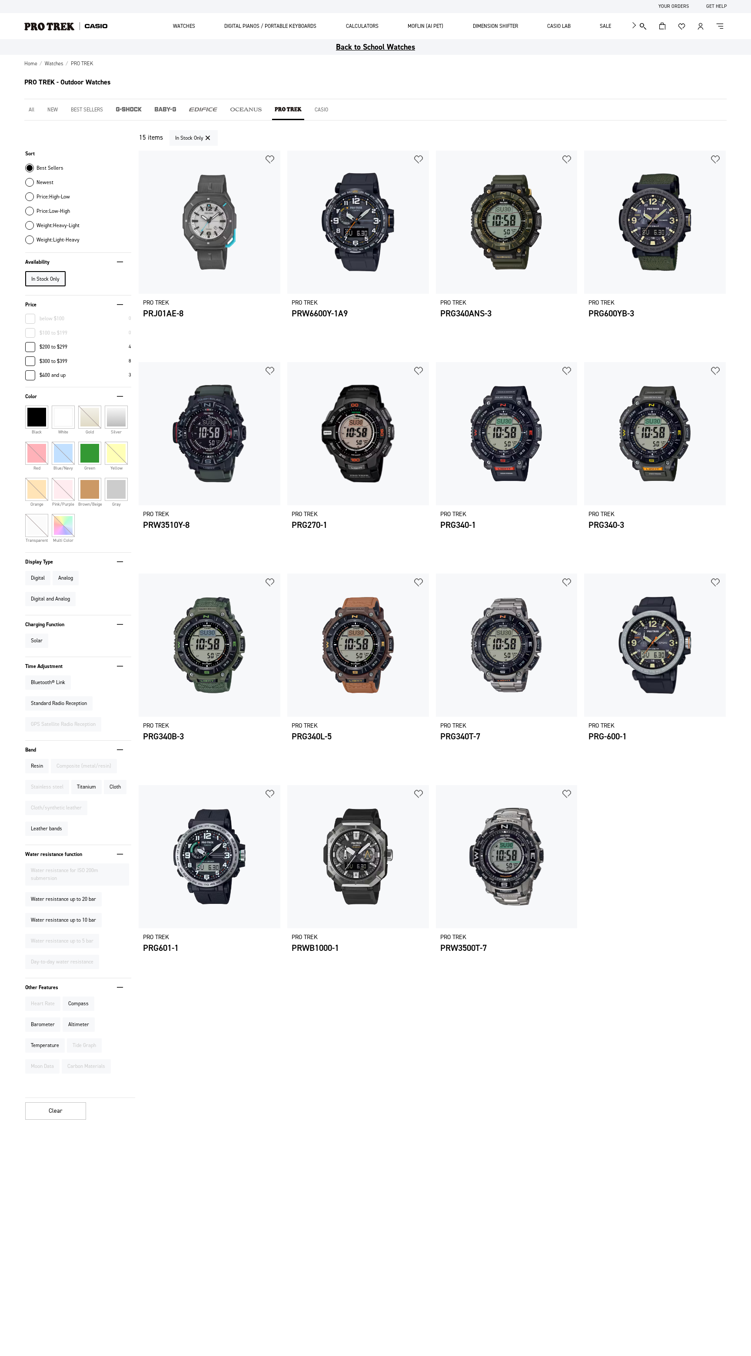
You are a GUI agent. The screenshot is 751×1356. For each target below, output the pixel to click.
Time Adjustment (44, 666)
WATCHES (184, 26)
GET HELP (716, 6)
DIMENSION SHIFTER (495, 26)
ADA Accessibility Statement (36, 6)
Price (31, 304)
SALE (605, 26)
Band (30, 749)
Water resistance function (53, 854)
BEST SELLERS (87, 109)
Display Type (39, 561)
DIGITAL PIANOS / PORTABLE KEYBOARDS (270, 26)
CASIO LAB (559, 26)
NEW (52, 109)
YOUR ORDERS (673, 6)
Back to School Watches (375, 47)
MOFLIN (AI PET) (425, 26)
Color (31, 396)
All (31, 109)
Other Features (41, 987)
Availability (37, 261)
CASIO (321, 109)
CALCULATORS (362, 26)
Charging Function (44, 624)
